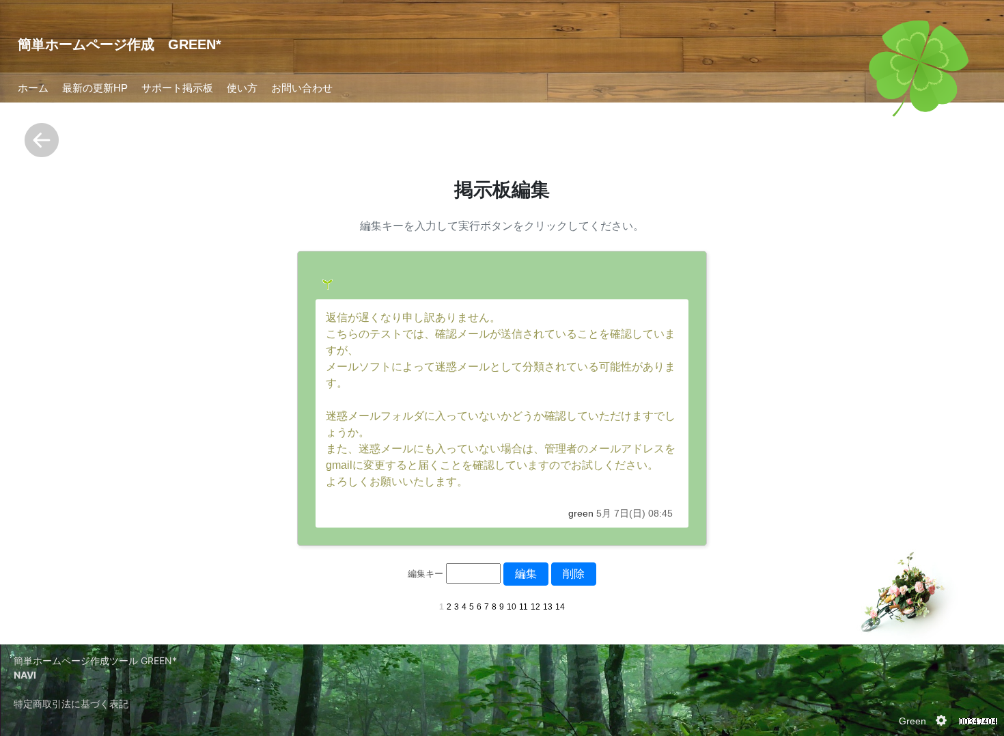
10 (511, 607)
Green (912, 720)
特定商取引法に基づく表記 (71, 703)
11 (523, 607)
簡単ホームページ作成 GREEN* (119, 44)
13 (548, 607)
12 (535, 607)
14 (560, 607)
